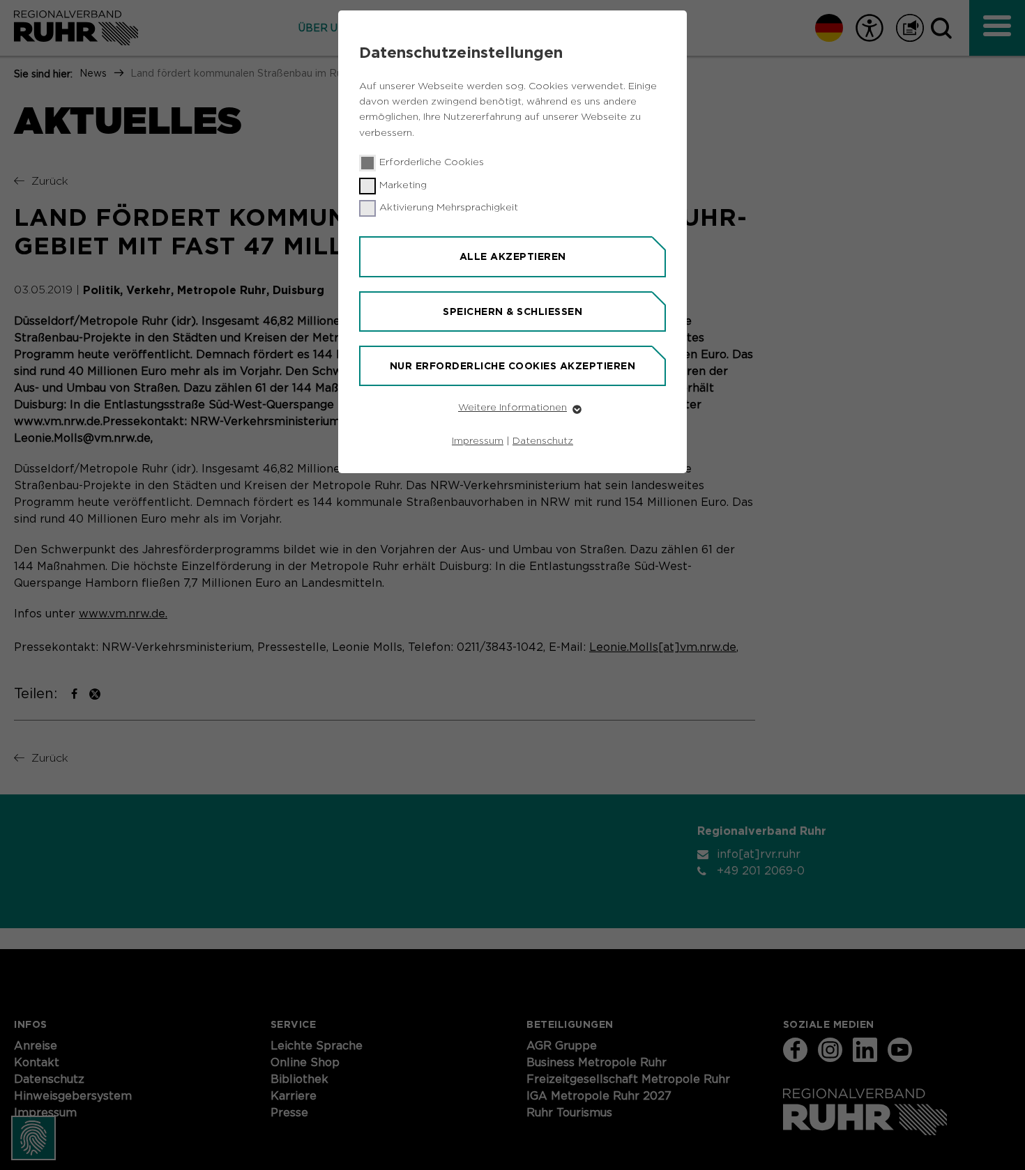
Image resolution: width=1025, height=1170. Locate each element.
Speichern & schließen (512, 311)
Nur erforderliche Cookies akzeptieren (513, 365)
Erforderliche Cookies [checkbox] (431, 162)
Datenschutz (542, 441)
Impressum (477, 441)
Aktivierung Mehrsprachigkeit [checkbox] (448, 208)
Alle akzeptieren (513, 256)
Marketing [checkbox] (403, 185)
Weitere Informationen (512, 408)
